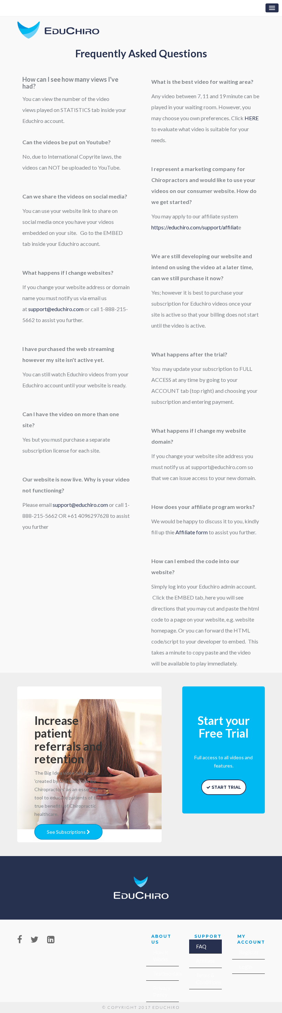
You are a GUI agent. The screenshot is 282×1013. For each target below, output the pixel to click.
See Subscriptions (67, 832)
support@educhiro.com (56, 309)
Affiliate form (191, 532)
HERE (252, 118)
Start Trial (225, 787)
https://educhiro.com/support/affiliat (194, 227)
